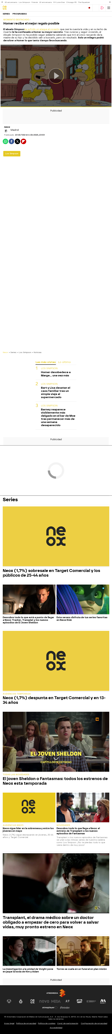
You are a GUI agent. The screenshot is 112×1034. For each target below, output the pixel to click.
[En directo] (89, 8)
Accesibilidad (56, 1028)
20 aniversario (11, 2)
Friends (35, 2)
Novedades (63, 825)
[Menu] (108, 8)
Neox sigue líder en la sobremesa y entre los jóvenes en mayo (28, 829)
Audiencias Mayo (13, 825)
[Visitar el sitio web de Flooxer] (65, 1008)
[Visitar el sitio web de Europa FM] (91, 1001)
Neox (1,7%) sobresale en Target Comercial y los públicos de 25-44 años (51, 573)
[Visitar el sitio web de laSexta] (21, 1001)
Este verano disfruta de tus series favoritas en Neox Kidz (82, 618)
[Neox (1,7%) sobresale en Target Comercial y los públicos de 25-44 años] (56, 536)
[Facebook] (6, 131)
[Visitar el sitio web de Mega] (56, 1001)
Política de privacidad (26, 1023)
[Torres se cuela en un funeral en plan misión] (83, 951)
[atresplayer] (102, 8)
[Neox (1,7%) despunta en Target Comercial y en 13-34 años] (56, 661)
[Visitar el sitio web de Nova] (44, 1001)
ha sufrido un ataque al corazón (41, 29)
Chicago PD (71, 2)
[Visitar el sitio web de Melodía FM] (103, 1001)
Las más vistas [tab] (46, 362)
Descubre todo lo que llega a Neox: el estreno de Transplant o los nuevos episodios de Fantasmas (78, 831)
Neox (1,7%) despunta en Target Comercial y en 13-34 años (54, 700)
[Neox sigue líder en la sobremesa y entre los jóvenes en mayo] (29, 808)
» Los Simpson (24, 352)
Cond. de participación (67, 1023)
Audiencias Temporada (17, 694)
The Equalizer (84, 2)
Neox (5, 352)
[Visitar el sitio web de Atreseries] (68, 1001)
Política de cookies (46, 1023)
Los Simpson (24, 2)
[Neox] (14, 8)
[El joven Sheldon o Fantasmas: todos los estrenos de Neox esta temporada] (56, 742)
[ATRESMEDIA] (56, 993)
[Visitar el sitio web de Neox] (32, 1001)
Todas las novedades (16, 774)
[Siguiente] (110, 2)
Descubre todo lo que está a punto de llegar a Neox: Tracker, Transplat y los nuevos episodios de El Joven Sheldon (28, 620)
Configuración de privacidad (94, 1023)
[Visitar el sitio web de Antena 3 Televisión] (9, 1001)
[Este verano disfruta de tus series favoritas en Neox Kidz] (83, 600)
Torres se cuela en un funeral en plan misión (82, 969)
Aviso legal (9, 1023)
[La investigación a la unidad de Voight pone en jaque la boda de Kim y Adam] (29, 951)
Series (6, 14)
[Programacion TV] (96, 8)
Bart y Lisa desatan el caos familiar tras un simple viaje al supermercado (55, 392)
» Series (12, 352)
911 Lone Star (59, 2)
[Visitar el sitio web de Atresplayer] (50, 1008)
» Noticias (37, 352)
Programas (20, 14)
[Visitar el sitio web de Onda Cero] (79, 1001)
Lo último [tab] (64, 362)
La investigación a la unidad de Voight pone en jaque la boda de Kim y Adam (28, 970)
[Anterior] (2, 2)
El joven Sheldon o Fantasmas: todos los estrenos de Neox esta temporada (55, 781)
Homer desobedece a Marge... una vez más (56, 374)
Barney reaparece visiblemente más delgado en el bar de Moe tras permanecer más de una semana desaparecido (58, 417)
